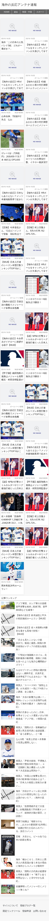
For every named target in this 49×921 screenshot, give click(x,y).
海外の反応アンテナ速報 (19, 4)
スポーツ (40, 12)
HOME (7, 12)
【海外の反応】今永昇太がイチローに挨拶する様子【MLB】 (12, 341)
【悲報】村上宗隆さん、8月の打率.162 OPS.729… (35, 230)
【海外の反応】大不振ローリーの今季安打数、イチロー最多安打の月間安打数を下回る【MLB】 (37, 162)
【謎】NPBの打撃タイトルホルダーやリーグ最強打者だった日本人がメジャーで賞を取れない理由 (37, 342)
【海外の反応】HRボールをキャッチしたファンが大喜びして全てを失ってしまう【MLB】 (37, 51)
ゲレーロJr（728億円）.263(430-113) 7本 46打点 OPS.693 (11, 156)
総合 (16, 12)
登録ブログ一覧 (27, 905)
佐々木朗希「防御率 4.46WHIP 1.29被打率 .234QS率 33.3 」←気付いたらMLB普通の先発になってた (12, 523)
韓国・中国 (27, 12)
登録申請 (26, 910)
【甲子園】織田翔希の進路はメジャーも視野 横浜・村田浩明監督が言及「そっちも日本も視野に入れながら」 (13, 380)
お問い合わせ (39, 910)
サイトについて (10, 905)
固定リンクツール (11, 910)
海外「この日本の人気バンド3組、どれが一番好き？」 (12, 45)
